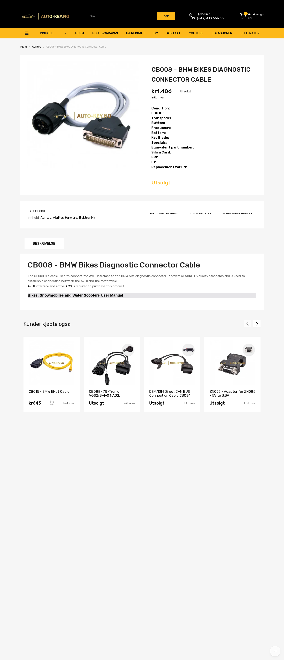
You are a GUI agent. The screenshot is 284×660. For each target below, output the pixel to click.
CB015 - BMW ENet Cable (49, 391)
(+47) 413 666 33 (210, 18)
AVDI (31, 286)
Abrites (45, 218)
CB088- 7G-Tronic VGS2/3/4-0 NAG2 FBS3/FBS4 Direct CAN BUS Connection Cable (111, 397)
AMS (68, 286)
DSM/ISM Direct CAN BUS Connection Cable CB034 (169, 393)
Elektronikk (86, 218)
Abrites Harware (64, 218)
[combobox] (131, 16)
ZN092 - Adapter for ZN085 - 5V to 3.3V (232, 393)
